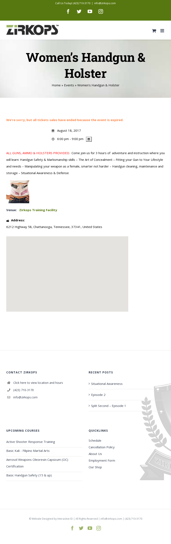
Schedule (95, 440)
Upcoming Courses (23, 430)
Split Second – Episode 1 (108, 406)
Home (56, 85)
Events (69, 85)
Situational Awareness (107, 384)
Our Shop (95, 467)
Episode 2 (98, 395)
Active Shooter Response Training (30, 442)
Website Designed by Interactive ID (52, 518)
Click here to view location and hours (38, 383)
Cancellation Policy (102, 447)
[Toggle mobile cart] (154, 31)
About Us (95, 454)
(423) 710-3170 (23, 390)
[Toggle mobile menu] (162, 31)
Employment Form (102, 460)
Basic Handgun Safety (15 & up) (29, 475)
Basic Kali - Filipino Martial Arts (28, 451)
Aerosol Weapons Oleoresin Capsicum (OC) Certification (37, 462)
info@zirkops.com (105, 3)
